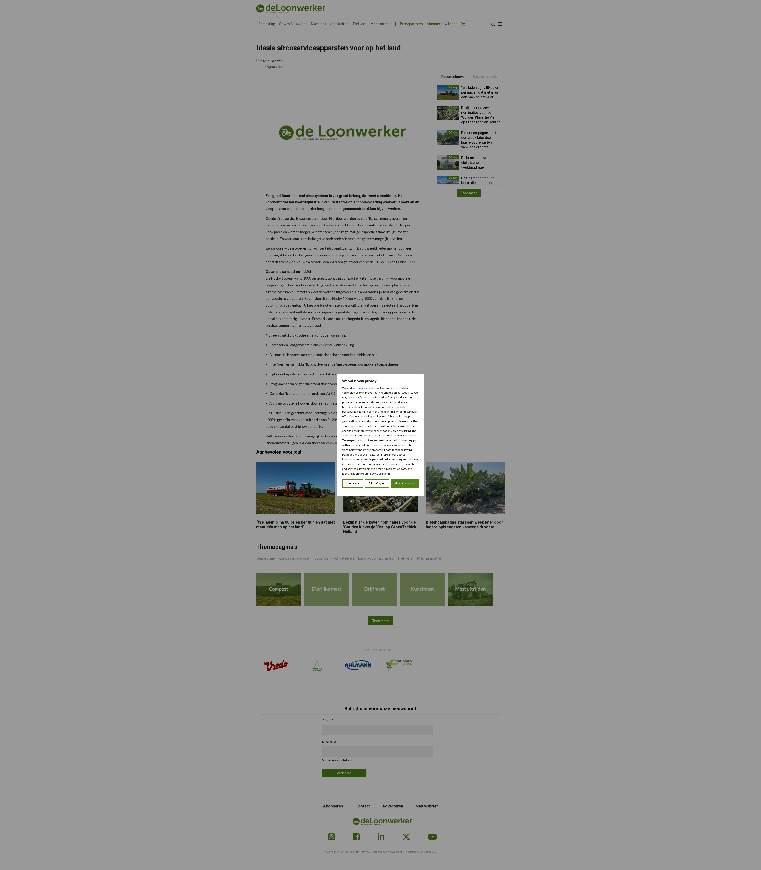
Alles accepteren (404, 483)
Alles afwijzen (377, 483)
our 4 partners (361, 387)
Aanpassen (353, 483)
